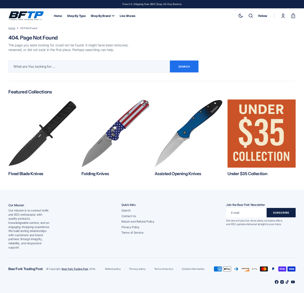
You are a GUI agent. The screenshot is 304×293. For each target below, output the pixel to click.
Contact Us (128, 216)
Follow (262, 16)
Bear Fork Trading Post (75, 268)
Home (11, 28)
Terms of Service (132, 232)
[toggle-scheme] (241, 15)
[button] (251, 15)
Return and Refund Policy (137, 221)
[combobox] (103, 67)
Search (126, 210)
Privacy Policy (130, 227)
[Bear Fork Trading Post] (26, 15)
